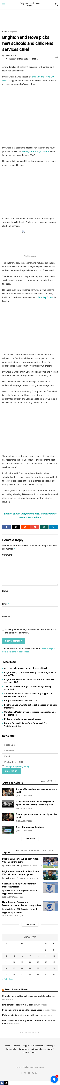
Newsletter (38, 1046)
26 (14, 974)
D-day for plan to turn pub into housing (22, 719)
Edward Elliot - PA (12, 866)
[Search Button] (56, 4)
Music (49, 781)
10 (54, 956)
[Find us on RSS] (33, 1073)
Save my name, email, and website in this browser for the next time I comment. (30, 631)
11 (6, 962)
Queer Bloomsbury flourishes (30, 827)
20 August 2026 (24, 808)
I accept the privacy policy (17, 766)
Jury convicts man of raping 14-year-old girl (25, 668)
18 (6, 968)
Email (5, 603)
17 (54, 962)
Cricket (53, 851)
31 (54, 974)
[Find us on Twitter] (25, 1073)
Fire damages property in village (17, 1005)
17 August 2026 (24, 821)
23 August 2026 (29, 866)
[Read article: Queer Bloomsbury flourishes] (8, 830)
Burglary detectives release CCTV (20, 700)
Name (6, 591)
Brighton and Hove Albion (34, 851)
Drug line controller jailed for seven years (22, 1010)
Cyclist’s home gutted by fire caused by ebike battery (27, 996)
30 (46, 974)
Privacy (49, 1046)
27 (22, 974)
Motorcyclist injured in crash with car (20, 1015)
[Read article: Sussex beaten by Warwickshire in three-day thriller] (50, 887)
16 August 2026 (24, 831)
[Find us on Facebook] (21, 1073)
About (7, 1046)
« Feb (4, 979)
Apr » (11, 979)
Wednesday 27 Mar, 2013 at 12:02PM (22, 59)
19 (14, 968)
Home (4, 32)
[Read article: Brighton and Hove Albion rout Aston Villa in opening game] (50, 862)
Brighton (13, 32)
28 (30, 974)
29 (38, 974)
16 (46, 962)
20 (22, 968)
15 (38, 962)
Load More (30, 839)
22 (38, 968)
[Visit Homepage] (29, 4)
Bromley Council (46, 297)
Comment (8, 554)
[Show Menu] (3, 4)
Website (6, 617)
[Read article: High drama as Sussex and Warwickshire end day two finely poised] (50, 906)
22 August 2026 (11, 897)
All (43, 781)
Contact (16, 1046)
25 (6, 974)
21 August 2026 (11, 916)
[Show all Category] (55, 781)
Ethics (26, 1052)
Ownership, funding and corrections (35, 1049)
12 (14, 962)
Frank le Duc (10, 56)
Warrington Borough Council (35, 151)
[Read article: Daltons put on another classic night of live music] (8, 817)
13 (22, 962)
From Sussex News (16, 989)
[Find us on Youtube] (29, 1073)
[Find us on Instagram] (36, 1073)
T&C (34, 1052)
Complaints (10, 1049)
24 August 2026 (24, 796)
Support (26, 1046)
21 (30, 968)
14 (30, 962)
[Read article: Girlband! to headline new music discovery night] (8, 792)
